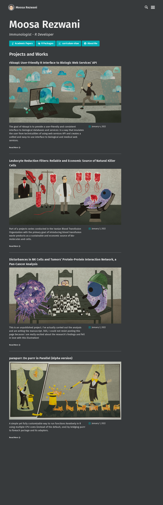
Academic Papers (24, 43)
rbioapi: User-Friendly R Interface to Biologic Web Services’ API (53, 62)
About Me (92, 43)
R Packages (47, 43)
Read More (14, 147)
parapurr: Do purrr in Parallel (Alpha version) (40, 358)
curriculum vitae (70, 43)
